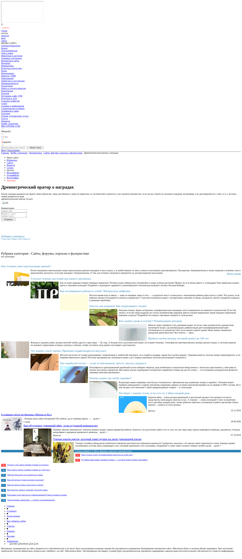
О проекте (12, 511)
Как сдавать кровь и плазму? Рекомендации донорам (150, 320)
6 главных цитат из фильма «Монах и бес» (26, 414)
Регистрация (13, 150)
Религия (5, 93)
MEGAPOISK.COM (10, 126)
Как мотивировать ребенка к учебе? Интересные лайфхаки (95, 291)
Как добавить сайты (16, 521)
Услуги (4, 118)
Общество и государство (13, 81)
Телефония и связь (10, 111)
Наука (4, 71)
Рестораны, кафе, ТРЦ (11, 96)
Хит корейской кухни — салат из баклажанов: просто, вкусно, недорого (103, 363)
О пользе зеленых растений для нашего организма (61, 278)
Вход (3, 150)
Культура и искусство (11, 68)
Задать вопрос (13, 516)
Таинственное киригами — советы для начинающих (31, 500)
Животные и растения (11, 56)
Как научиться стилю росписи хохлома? (25, 480)
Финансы (5, 121)
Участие (11, 526)
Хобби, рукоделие (9, 123)
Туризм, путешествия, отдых (15, 116)
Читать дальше (234, 273)
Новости (11, 165)
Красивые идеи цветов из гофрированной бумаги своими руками (37, 495)
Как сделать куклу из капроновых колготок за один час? (107, 455)
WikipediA (6, 131)
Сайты (10, 162)
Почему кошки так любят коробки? (110, 378)
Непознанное (7, 73)
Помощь (11, 531)
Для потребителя (9, 51)
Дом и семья (7, 53)
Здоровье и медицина (11, 58)
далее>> (97, 418)
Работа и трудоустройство (13, 88)
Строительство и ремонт (13, 108)
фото (3, 38)
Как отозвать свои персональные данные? (26, 266)
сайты (4, 40)
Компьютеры (7, 66)
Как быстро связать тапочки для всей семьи (27, 490)
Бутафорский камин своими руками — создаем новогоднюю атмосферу (115, 460)
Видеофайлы (13, 173)
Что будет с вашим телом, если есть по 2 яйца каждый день (154, 393)
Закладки (11, 180)
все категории (8, 256)
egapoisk (6, 142)
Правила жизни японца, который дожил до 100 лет (178, 338)
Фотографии (13, 178)
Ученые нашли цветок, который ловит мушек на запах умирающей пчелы (97, 439)
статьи (4, 30)
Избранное (12, 160)
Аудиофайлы (13, 175)
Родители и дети (9, 98)
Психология (7, 86)
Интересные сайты (10, 61)
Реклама (11, 536)
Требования (12, 541)
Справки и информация (12, 106)
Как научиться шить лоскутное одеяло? (25, 485)
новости (5, 35)
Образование (7, 78)
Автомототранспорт (10, 46)
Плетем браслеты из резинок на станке (25, 475)
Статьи (10, 168)
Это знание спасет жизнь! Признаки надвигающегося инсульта (68, 350)
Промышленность (9, 83)
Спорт (4, 103)
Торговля (5, 113)
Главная (10, 506)
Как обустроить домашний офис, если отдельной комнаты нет (61, 425)
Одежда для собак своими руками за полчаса (28, 465)
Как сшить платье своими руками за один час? (28, 470)
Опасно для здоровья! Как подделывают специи (117, 305)
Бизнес (4, 48)
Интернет (5, 63)
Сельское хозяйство (10, 101)
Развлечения (7, 91)
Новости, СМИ (8, 76)
